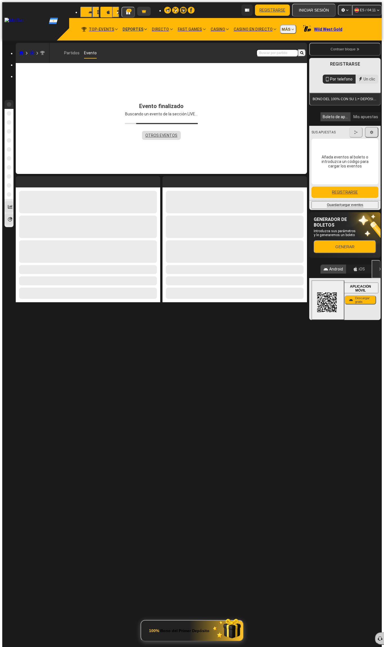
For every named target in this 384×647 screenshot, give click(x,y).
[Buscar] (302, 53)
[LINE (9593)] (21, 53)
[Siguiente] (179, 180)
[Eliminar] (301, 180)
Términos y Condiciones (342, 133)
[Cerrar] (376, 375)
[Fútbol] (32, 53)
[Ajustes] (345, 10)
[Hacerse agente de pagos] (247, 10)
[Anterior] (167, 180)
